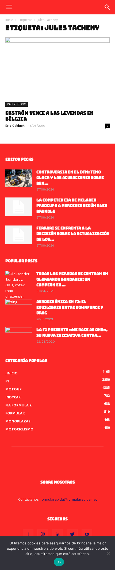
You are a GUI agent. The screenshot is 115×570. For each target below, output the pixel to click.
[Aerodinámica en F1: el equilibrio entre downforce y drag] (18, 308)
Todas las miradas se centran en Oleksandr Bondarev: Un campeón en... (72, 279)
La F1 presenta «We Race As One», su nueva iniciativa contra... (72, 332)
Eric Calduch (15, 126)
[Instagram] (42, 534)
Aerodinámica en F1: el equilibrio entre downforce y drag (69, 307)
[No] (108, 553)
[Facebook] (28, 534)
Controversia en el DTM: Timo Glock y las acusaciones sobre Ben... (70, 177)
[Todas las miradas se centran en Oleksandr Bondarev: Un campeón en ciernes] (18, 288)
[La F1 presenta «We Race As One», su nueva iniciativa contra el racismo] (18, 336)
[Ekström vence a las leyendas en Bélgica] (57, 72)
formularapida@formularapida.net (68, 499)
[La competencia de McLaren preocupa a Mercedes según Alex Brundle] (18, 206)
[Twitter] (72, 534)
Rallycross (16, 104)
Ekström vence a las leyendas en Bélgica (49, 116)
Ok (58, 562)
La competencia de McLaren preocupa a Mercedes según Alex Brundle (71, 205)
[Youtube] (87, 534)
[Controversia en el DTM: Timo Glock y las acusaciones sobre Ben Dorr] (18, 178)
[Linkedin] (57, 534)
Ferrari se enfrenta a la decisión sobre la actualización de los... (73, 233)
